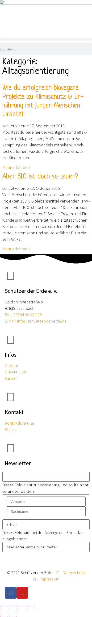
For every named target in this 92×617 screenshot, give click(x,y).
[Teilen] (22, 608)
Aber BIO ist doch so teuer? (40, 177)
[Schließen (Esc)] (31, 608)
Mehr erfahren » (16, 167)
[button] (46, 39)
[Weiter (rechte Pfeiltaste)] (13, 615)
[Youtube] (22, 593)
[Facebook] (11, 593)
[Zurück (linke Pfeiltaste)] (4, 615)
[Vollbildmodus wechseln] (13, 608)
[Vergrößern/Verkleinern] (4, 608)
